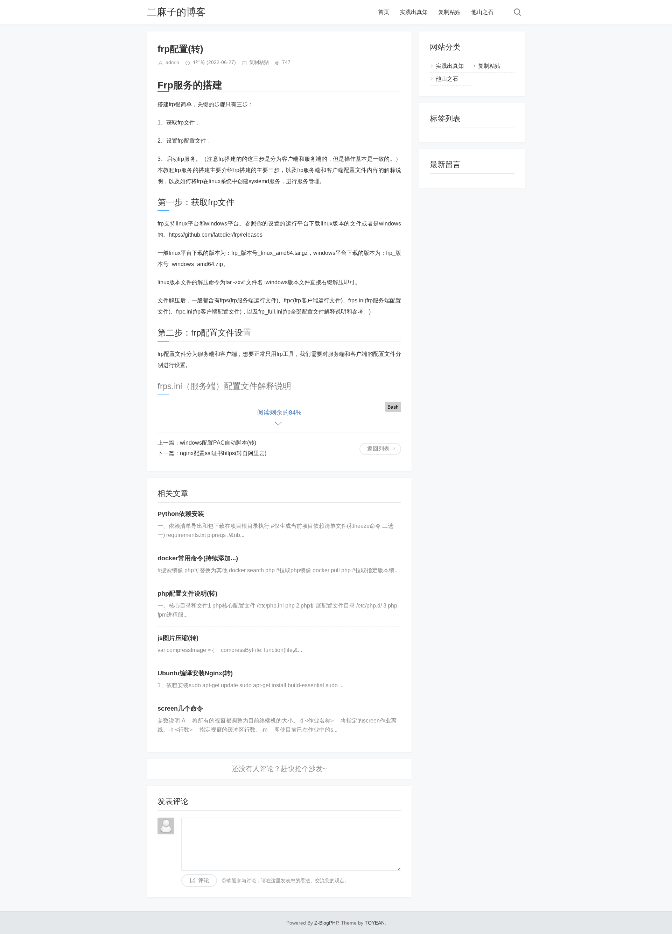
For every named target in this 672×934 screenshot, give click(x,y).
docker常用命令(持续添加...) (198, 558)
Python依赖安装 (181, 513)
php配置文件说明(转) (187, 593)
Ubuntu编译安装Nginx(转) (195, 673)
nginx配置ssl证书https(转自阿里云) (223, 453)
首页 (383, 12)
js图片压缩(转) (178, 637)
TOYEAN (375, 923)
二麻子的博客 (176, 12)
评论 (203, 880)
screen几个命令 (180, 708)
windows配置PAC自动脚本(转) (218, 443)
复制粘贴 (449, 12)
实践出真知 (414, 12)
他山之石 (482, 12)
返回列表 (378, 449)
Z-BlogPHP (326, 923)
